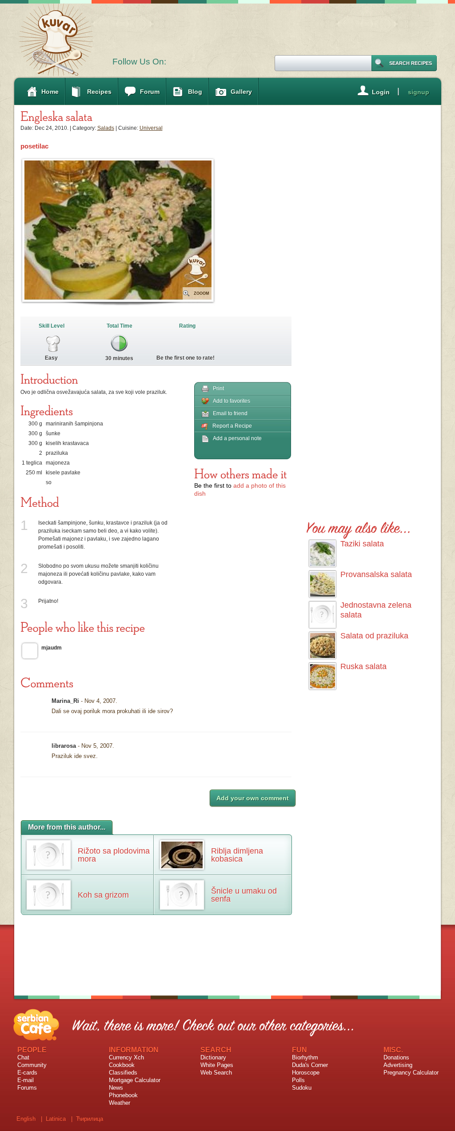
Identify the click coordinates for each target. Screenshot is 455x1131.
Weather (119, 1102)
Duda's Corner (310, 1065)
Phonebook (123, 1095)
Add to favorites (231, 401)
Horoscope (305, 1072)
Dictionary (213, 1057)
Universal (151, 128)
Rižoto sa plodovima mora (114, 854)
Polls (298, 1080)
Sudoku (301, 1087)
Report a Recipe (232, 426)
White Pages (216, 1065)
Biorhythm (305, 1057)
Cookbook (122, 1065)
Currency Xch (126, 1057)
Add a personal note (237, 438)
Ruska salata (363, 666)
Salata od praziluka (374, 635)
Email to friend (230, 413)
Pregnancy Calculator (411, 1072)
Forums (27, 1087)
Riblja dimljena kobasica (237, 854)
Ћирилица (89, 1118)
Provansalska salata (376, 574)
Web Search (216, 1072)
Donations (396, 1057)
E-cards (27, 1072)
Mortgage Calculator (134, 1080)
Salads (105, 128)
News (116, 1087)
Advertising (397, 1065)
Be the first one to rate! (185, 358)
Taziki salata (362, 543)
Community (32, 1065)
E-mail (25, 1080)
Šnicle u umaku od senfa (244, 894)
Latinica (56, 1118)
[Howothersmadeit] (240, 473)
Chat (23, 1057)
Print (218, 388)
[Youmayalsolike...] (358, 526)
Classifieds (123, 1072)
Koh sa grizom (103, 894)
